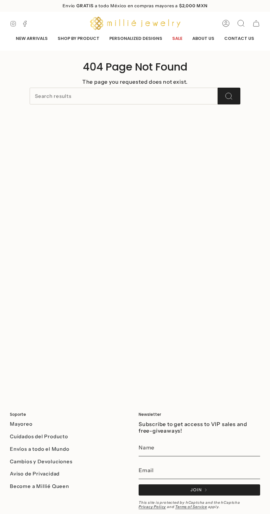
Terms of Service (191, 506)
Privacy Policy (152, 506)
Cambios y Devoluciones (41, 461)
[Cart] (256, 23)
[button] (78, 39)
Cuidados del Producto (39, 436)
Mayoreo (21, 424)
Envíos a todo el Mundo (39, 449)
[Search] (229, 96)
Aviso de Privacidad (35, 474)
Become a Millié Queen (39, 486)
